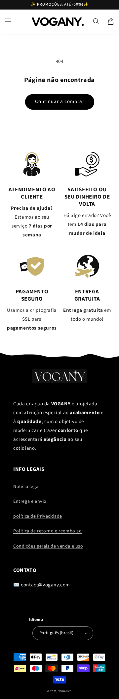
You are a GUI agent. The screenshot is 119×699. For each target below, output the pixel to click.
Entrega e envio (30, 501)
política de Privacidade (37, 516)
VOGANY (64, 691)
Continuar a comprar (59, 101)
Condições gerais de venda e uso (48, 546)
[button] (8, 21)
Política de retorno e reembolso (47, 531)
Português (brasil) (56, 633)
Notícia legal (26, 486)
